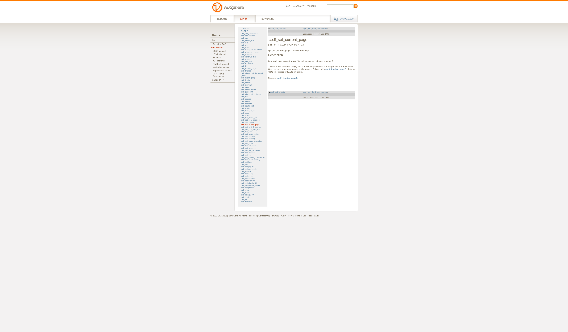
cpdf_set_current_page (250, 125)
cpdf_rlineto (245, 101)
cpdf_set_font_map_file (250, 129)
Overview (217, 35)
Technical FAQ (219, 44)
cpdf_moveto (246, 83)
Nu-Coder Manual (221, 67)
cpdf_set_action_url (249, 118)
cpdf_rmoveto (246, 104)
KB (214, 40)
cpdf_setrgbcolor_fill (249, 183)
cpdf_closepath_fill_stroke (251, 50)
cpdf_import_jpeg (248, 78)
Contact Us (263, 216)
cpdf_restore (246, 99)
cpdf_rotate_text (247, 106)
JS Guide (217, 57)
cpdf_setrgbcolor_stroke (250, 185)
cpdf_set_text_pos (248, 148)
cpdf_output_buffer (248, 90)
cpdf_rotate (245, 108)
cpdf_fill (244, 66)
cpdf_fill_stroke (247, 64)
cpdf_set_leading (248, 139)
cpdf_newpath (246, 85)
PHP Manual (217, 47)
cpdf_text (244, 199)
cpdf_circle (245, 43)
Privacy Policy (286, 216)
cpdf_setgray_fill (247, 167)
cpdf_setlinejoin (247, 176)
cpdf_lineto (245, 80)
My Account (298, 6)
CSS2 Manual (219, 51)
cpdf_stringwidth (247, 195)
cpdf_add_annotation (249, 34)
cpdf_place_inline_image (251, 94)
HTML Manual (219, 54)
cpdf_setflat (245, 164)
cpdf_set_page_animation (251, 141)
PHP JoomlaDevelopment (219, 75)
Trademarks (313, 216)
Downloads (343, 18)
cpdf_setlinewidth (248, 178)
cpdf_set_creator (247, 122)
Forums (274, 216)
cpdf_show (245, 192)
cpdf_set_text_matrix (249, 146)
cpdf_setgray (246, 172)
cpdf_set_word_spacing (250, 160)
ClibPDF (244, 31)
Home (287, 6)
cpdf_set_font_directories (251, 127)
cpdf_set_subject (247, 143)
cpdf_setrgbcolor (247, 188)
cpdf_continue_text (248, 57)
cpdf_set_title (246, 155)
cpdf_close (245, 48)
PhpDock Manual (221, 64)
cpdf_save (245, 113)
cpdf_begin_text (247, 40)
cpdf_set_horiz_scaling (250, 134)
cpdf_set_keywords (248, 136)
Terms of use (300, 216)
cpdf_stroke (245, 197)
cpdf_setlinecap (247, 174)
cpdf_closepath (247, 54)
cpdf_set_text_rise (248, 153)
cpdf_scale (245, 115)
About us (311, 6)
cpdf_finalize (246, 71)
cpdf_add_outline (248, 36)
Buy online (268, 18)
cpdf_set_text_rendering (250, 150)
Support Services (245, 18)
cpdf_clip (244, 45)
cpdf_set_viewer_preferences (253, 157)
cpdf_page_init (247, 92)
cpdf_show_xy (246, 190)
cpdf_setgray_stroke (249, 169)
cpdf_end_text (246, 62)
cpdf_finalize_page (248, 69)
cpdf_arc (244, 38)
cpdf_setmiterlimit (248, 181)
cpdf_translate (246, 202)
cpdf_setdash (246, 162)
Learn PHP (218, 80)
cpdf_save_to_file (248, 111)
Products (222, 18)
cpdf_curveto (246, 59)
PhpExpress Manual (222, 70)
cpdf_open (245, 87)
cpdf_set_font (246, 132)
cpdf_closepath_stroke (250, 52)
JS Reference (219, 61)
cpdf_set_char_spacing (250, 120)
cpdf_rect (244, 97)
